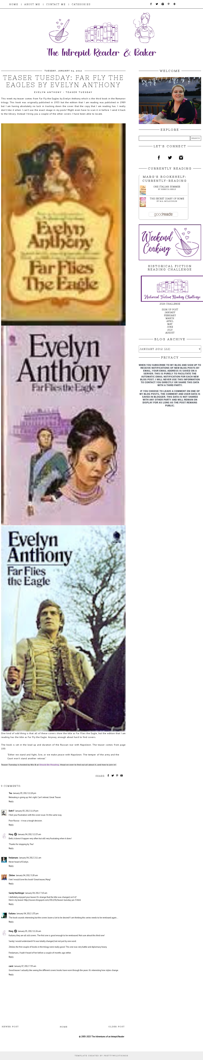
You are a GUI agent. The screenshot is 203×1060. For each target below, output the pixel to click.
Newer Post (10, 1027)
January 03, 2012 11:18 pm (24, 793)
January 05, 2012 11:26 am (29, 931)
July (170, 330)
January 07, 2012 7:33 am (25, 966)
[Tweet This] (112, 776)
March (170, 318)
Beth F (11, 810)
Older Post (116, 1027)
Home (64, 1027)
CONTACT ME (56, 4)
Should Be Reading (49, 765)
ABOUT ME (32, 4)
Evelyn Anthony (48, 92)
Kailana (12, 913)
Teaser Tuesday (79, 92)
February (170, 315)
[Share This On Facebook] (107, 776)
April (170, 321)
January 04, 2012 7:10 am (36, 893)
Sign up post (170, 309)
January (170, 312)
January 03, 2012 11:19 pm (26, 810)
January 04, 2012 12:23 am (29, 834)
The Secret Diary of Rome (167, 198)
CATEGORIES (81, 4)
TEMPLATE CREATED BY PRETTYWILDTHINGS (101, 1056)
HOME (13, 4)
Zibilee (12, 875)
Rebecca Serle (168, 189)
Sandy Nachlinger (16, 893)
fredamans (13, 857)
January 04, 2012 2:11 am (30, 857)
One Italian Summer (167, 187)
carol (11, 966)
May (170, 324)
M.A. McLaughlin (168, 201)
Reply (11, 801)
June (170, 327)
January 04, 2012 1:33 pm (27, 913)
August (170, 333)
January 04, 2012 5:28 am (27, 875)
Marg (11, 834)
